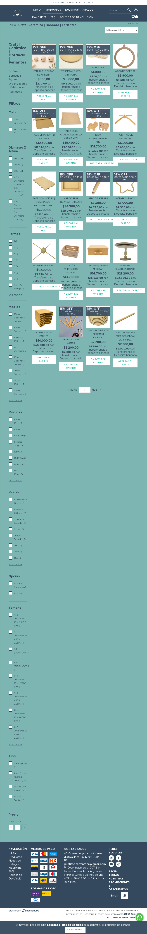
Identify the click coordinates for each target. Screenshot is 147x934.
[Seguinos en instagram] (111, 858)
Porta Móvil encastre (125, 136)
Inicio (37, 9)
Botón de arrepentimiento (122, 918)
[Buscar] (129, 10)
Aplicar (24, 827)
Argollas (98, 67)
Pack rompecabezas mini (98, 138)
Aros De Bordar (125, 71)
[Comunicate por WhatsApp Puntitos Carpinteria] (139, 917)
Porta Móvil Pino (43, 265)
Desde (11, 822)
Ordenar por (131, 23)
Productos (53, 9)
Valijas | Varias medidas (98, 267)
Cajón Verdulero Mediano (71, 269)
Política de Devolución (76, 17)
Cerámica (14, 71)
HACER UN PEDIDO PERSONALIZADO (73, 2)
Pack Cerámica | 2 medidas (44, 136)
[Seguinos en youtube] (111, 864)
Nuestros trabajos (79, 9)
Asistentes (15, 91)
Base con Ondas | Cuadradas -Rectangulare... (44, 202)
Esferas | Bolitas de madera (44, 73)
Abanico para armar (71, 341)
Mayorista (39, 17)
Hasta (17, 822)
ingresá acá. (128, 914)
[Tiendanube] (24, 911)
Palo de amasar (98, 198)
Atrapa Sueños (125, 198)
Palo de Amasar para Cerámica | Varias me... (125, 336)
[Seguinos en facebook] (118, 858)
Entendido (75, 929)
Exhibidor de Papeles (44, 334)
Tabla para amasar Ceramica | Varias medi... (71, 135)
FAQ (53, 17)
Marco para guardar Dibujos (71, 200)
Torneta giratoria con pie (125, 267)
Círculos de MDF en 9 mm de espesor (98, 334)
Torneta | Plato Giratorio (71, 73)
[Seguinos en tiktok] (118, 864)
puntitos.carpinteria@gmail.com (85, 864)
